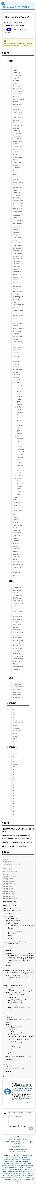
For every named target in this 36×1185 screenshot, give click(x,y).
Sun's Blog (15, 1177)
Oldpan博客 (22, 1171)
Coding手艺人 (27, 1163)
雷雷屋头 (21, 1177)
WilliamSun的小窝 (6, 1177)
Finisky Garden (18, 1181)
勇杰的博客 (28, 1169)
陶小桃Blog (21, 1169)
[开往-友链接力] (18, 1144)
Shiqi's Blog (29, 1171)
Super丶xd (23, 1167)
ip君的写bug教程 (6, 1165)
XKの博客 (6, 1163)
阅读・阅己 (5, 1169)
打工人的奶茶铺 (23, 1165)
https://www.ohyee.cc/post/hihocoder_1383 (21, 1098)
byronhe (12, 1163)
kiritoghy (28, 1173)
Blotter (18, 1149)
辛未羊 (30, 1156)
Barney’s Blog (20, 1175)
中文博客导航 (14, 1141)
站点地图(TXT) (13, 1151)
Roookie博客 (7, 1159)
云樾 (16, 1169)
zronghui (11, 1169)
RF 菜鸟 (17, 1167)
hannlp (12, 1161)
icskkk (15, 1173)
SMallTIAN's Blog (29, 1177)
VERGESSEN (28, 1175)
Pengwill (11, 1167)
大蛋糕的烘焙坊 (16, 1159)
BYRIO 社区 (15, 1165)
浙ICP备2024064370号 (18, 1147)
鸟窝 (18, 1158)
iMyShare (6, 1161)
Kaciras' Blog (15, 1179)
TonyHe (22, 1179)
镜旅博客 (29, 1167)
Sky (30, 1158)
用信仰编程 (30, 1165)
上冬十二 (14, 1158)
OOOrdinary (21, 1173)
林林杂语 (26, 1158)
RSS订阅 (19, 1136)
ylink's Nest (7, 1173)
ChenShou (13, 1175)
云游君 (20, 1161)
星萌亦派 (15, 1171)
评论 (31, 1128)
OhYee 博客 (25, 1085)
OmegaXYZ (8, 1179)
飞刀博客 (28, 1179)
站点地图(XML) (22, 1151)
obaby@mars (7, 1158)
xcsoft (16, 1161)
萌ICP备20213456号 (25, 1142)
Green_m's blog (27, 1161)
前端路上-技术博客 (7, 1171)
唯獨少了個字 (19, 1163)
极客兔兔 (6, 1167)
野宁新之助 (6, 1175)
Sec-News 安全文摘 (22, 1156)
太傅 (22, 1158)
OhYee (14, 1156)
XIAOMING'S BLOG (26, 1159)
